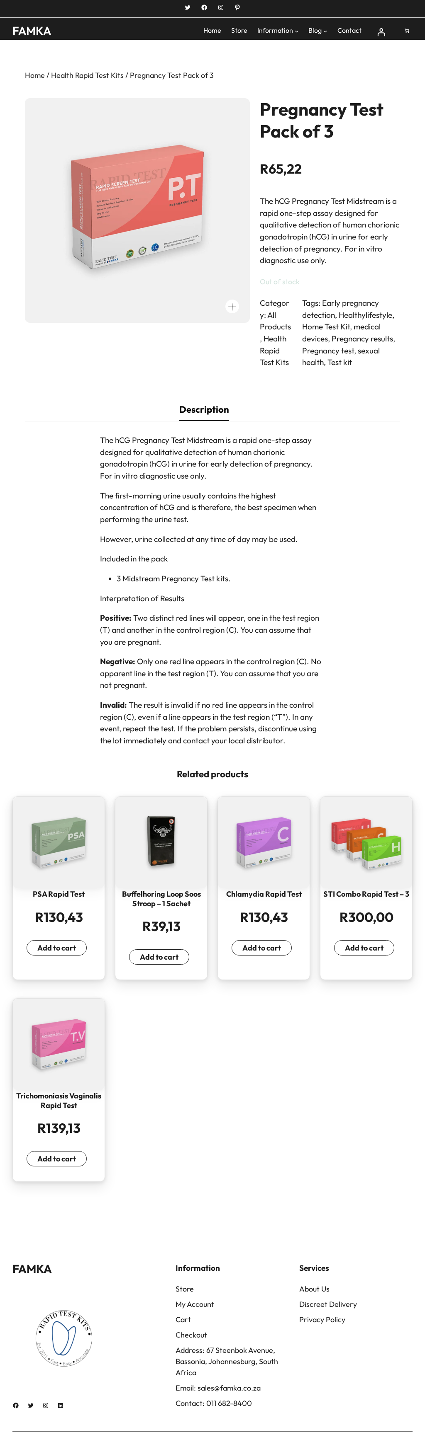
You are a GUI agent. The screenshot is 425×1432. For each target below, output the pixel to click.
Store (185, 1289)
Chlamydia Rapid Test (264, 894)
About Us (314, 1289)
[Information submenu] (297, 31)
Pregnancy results (362, 338)
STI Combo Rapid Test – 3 (366, 894)
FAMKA (31, 31)
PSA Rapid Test (59, 894)
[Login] (381, 30)
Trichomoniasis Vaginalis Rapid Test (58, 1100)
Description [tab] (204, 409)
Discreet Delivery (328, 1304)
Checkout (191, 1335)
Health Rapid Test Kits (87, 75)
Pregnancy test (328, 351)
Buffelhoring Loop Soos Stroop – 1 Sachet (161, 899)
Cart (183, 1319)
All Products (275, 321)
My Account (195, 1304)
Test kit (339, 362)
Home (35, 75)
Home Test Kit (326, 326)
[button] (232, 306)
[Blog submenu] (325, 31)
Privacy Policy (322, 1319)
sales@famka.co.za (229, 1388)
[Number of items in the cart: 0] (407, 31)
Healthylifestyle (365, 315)
